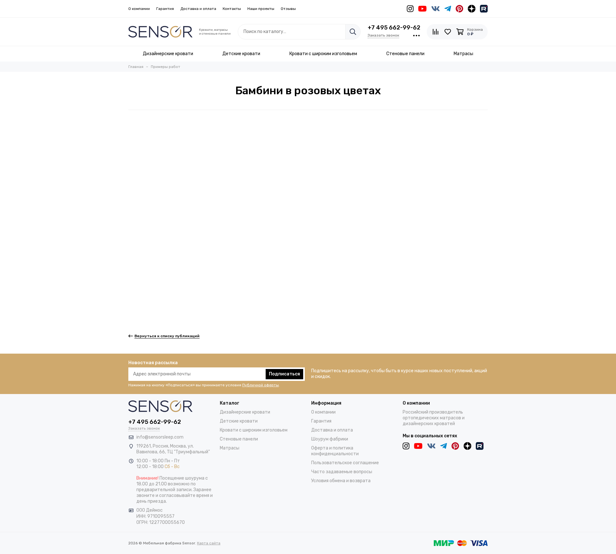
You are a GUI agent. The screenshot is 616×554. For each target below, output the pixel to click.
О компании (139, 8)
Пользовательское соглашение (345, 463)
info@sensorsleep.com (160, 437)
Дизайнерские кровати (245, 412)
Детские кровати (239, 421)
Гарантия (165, 8)
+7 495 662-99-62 (394, 27)
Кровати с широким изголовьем (253, 430)
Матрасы (229, 448)
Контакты (232, 8)
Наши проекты (260, 8)
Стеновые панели (239, 439)
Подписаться (284, 374)
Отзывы (288, 8)
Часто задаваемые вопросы (341, 471)
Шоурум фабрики (329, 439)
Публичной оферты (260, 385)
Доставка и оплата (198, 8)
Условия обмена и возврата (341, 480)
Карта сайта (208, 543)
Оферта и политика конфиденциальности (335, 451)
